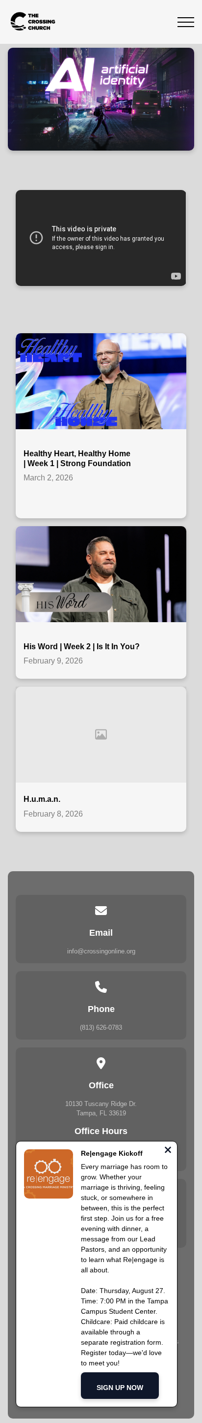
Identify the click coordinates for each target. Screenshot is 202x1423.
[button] (185, 22)
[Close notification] (168, 1151)
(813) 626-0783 (101, 1027)
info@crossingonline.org (101, 951)
